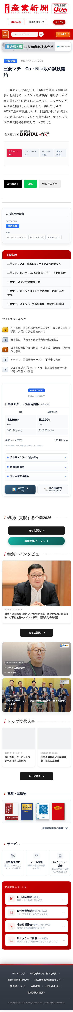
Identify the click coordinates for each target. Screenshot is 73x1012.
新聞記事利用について (18, 980)
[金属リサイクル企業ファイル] (42, 811)
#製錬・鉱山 (54, 237)
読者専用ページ (36, 22)
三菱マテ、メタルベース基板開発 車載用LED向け (35, 304)
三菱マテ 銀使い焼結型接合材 (23, 282)
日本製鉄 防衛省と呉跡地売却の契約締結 (34, 339)
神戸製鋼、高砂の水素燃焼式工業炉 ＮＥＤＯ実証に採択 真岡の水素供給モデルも (40, 329)
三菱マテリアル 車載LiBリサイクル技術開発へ (34, 263)
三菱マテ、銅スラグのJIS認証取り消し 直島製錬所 (36, 272)
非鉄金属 (12, 226)
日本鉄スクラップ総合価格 (24, 457)
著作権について (18, 986)
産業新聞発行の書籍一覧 (55, 828)
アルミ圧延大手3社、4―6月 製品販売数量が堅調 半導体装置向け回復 (40, 369)
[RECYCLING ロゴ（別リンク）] (64, 682)
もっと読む (35, 530)
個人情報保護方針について (48, 980)
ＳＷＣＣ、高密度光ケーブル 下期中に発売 (35, 359)
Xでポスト (13, 183)
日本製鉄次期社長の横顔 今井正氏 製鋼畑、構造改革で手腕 (40, 349)
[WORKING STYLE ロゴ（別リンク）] (64, 645)
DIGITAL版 (16, 22)
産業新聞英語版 (35, 992)
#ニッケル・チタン (16, 237)
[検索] (41, 34)
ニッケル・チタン (30, 153)
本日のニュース (14, 153)
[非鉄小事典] (27, 811)
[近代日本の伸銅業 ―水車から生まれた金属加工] (11, 811)
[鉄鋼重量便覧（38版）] (58, 811)
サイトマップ (18, 973)
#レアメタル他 (37, 237)
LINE (30, 183)
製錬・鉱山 (60, 153)
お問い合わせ (51, 986)
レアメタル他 (46, 153)
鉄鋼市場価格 (17, 467)
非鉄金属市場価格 (19, 476)
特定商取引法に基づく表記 (43, 973)
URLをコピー (49, 183)
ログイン (59, 22)
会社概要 (35, 986)
